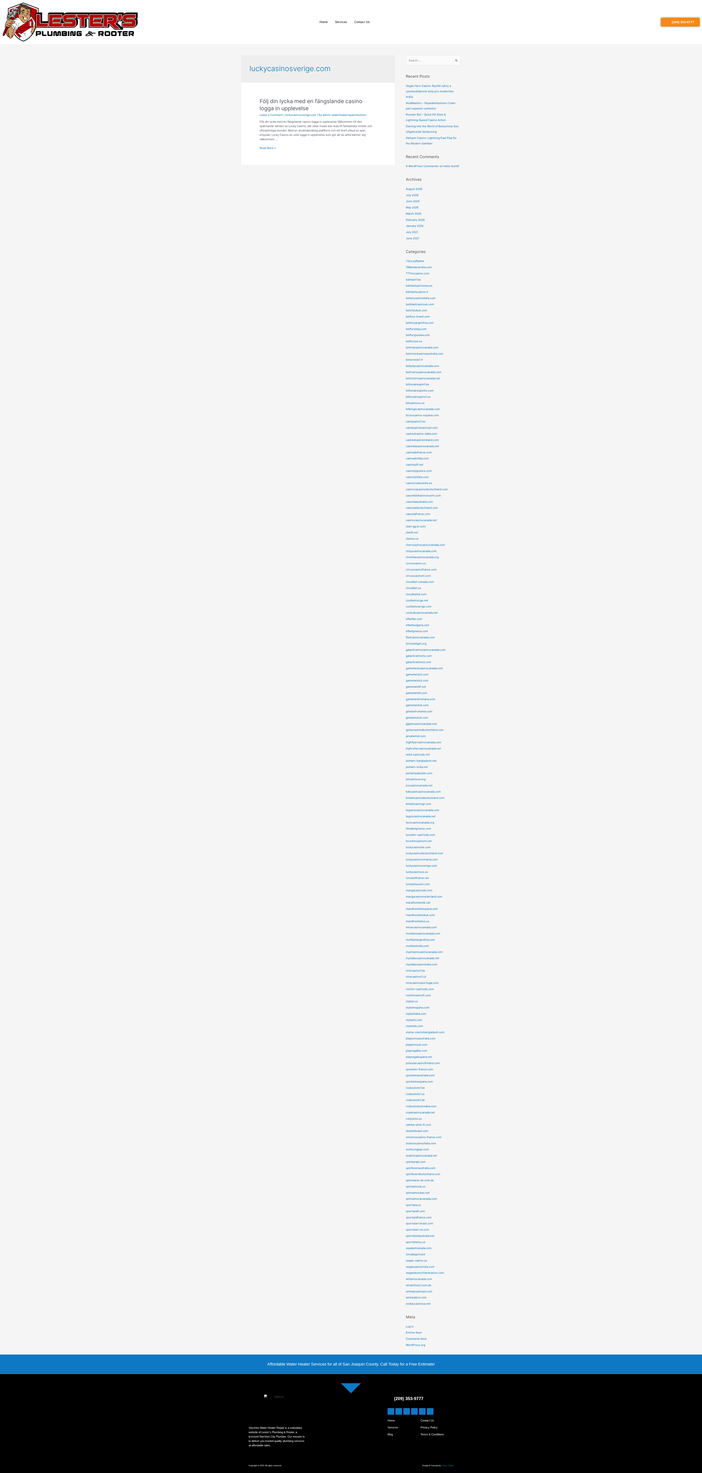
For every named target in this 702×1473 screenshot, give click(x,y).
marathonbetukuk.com (420, 915)
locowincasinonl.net (419, 841)
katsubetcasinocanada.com (423, 791)
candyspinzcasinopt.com (422, 427)
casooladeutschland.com (422, 507)
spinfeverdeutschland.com (423, 1174)
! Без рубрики (415, 261)
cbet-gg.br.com (416, 526)
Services (341, 22)
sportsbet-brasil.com (419, 1223)
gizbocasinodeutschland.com (425, 730)
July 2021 (412, 232)
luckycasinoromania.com (422, 859)
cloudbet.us (413, 588)
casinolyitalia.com (417, 477)
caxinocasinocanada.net (421, 520)
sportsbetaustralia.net (420, 1236)
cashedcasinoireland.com (422, 440)
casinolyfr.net (414, 464)
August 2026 (414, 189)
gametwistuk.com (417, 705)
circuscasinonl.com (418, 575)
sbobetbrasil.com (417, 1131)
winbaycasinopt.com (419, 1291)
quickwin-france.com (419, 1069)
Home (324, 22)
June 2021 (412, 238)
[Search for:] (433, 60)
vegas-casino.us (416, 1260)
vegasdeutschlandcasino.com (425, 1272)
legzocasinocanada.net (420, 816)
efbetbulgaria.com (417, 625)
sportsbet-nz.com (417, 1229)
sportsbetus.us (415, 1242)
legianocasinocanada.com (422, 810)
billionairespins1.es (418, 397)
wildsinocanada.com (419, 1279)
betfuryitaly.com (416, 329)
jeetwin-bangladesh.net (421, 760)
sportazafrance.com (419, 1217)
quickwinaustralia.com (420, 1075)
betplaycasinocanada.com (422, 366)
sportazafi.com (415, 1211)
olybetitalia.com (416, 1013)
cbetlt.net (412, 532)
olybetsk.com (414, 1026)
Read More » (268, 148)
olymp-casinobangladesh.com (425, 1032)
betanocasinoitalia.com (420, 298)
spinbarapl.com (416, 1162)
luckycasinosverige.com (300, 115)
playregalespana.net (419, 1057)
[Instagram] (414, 1411)
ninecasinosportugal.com (422, 983)
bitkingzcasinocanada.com (423, 409)
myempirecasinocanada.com (424, 952)
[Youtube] (406, 1411)
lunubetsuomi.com (418, 884)
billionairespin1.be (417, 384)
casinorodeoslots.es (419, 483)
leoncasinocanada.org (420, 822)
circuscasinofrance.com (421, 569)
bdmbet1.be (413, 279)
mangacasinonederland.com (424, 896)
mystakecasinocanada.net (422, 958)
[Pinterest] (422, 1411)
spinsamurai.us (415, 1186)
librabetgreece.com (418, 828)
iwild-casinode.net (418, 754)
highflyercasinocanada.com (423, 742)
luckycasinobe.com (418, 847)
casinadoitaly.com (417, 458)
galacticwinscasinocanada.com (426, 649)
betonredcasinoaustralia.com (424, 353)
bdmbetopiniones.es (419, 285)
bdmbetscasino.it (417, 292)
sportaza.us (413, 1205)
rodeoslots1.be (415, 1087)
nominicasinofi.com (418, 995)
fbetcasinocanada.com (420, 637)
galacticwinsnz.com (418, 662)
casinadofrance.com (419, 452)
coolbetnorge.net (417, 600)
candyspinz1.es (415, 421)
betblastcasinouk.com (420, 304)
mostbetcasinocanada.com (423, 933)
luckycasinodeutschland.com (424, 853)
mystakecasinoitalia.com (421, 964)
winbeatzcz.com (416, 1297)
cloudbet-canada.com (420, 581)
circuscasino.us (416, 563)
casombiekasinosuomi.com (423, 495)
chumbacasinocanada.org (422, 557)
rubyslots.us (414, 1118)
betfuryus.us (414, 341)
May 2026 (412, 207)
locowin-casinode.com (420, 834)
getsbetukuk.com (417, 717)
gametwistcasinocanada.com (424, 668)
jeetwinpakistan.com (419, 773)
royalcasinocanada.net (420, 1112)
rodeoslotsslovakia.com (421, 1106)
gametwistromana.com (420, 699)
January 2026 (414, 226)
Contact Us (362, 22)
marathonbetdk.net (418, 902)
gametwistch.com (417, 674)
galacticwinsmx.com (419, 656)
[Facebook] (391, 1411)
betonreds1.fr (414, 359)
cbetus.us (412, 538)
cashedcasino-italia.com (421, 433)
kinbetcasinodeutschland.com (425, 798)
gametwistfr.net (416, 686)
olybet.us (412, 1001)
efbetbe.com (414, 619)
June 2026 (413, 201)
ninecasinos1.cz (416, 976)
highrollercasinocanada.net (423, 748)
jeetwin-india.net (417, 767)
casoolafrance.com (418, 514)
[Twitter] (398, 1411)
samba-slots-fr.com (418, 1124)
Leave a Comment (271, 115)
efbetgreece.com (417, 631)
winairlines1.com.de (418, 1285)
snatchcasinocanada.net (421, 1155)
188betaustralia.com (419, 267)
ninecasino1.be (415, 970)
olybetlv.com (414, 1020)
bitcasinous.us (415, 403)
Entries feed (414, 1332)
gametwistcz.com (417, 680)
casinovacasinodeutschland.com (427, 489)
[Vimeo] (430, 1411)
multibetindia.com (417, 946)
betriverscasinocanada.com (423, 372)
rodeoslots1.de (415, 1100)
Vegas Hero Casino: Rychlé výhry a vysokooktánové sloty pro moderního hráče (430, 91)
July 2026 (412, 195)
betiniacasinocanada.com (422, 347)
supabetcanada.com (419, 1248)
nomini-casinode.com (420, 989)
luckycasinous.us (417, 872)
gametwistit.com (416, 693)
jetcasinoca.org (416, 779)
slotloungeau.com (417, 1149)
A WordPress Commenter (422, 166)
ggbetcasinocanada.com (421, 724)
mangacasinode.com (419, 890)
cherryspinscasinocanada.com (425, 545)
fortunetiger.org (416, 643)
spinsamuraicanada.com (421, 1198)
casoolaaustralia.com (419, 501)
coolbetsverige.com (418, 606)
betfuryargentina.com (420, 322)
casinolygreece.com (419, 471)
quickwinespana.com (419, 1081)
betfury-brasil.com (418, 316)
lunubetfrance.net (417, 878)
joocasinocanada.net (419, 785)
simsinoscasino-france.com (423, 1137)
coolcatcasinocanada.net (422, 612)
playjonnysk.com (416, 1044)
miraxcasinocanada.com (421, 927)
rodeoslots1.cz (415, 1094)
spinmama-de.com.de (420, 1180)
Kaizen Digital (447, 1465)
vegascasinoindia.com (420, 1266)
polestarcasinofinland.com (423, 1063)
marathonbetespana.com (422, 909)
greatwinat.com (416, 736)
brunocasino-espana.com (422, 415)
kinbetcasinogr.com (418, 804)
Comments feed (416, 1338)
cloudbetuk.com (416, 594)
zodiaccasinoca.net (418, 1303)
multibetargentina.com (420, 939)
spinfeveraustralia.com (420, 1168)
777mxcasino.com (417, 273)
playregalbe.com (416, 1050)
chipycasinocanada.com (421, 551)
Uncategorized (415, 1254)
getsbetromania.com (419, 711)
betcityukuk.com (416, 310)
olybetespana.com (417, 1007)
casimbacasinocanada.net (422, 446)
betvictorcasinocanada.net (423, 378)
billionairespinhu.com (420, 390)
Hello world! (451, 166)
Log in (410, 1326)
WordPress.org (415, 1345)
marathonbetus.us (417, 921)
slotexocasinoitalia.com (421, 1143)
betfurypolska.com (418, 335)
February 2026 (415, 220)
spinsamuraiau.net (418, 1192)
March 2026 (413, 213)
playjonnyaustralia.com (420, 1038)
